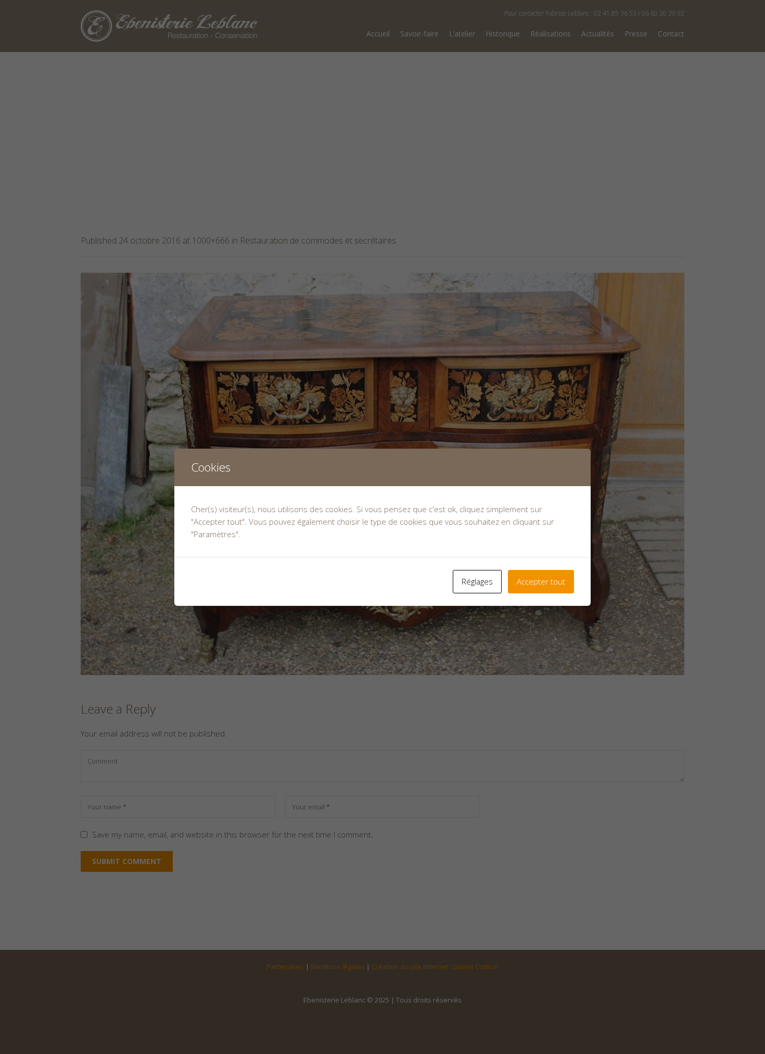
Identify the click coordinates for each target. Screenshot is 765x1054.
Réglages (477, 581)
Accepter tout (541, 581)
